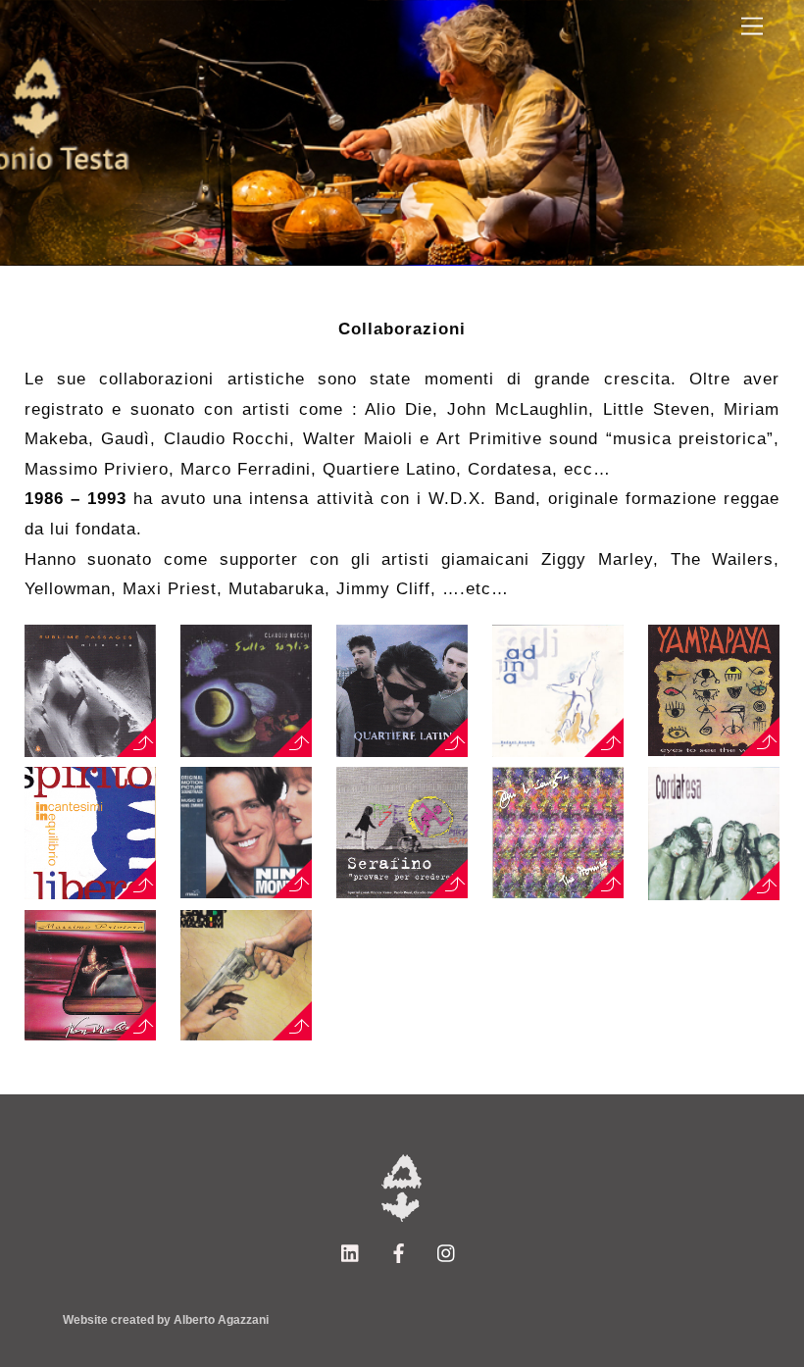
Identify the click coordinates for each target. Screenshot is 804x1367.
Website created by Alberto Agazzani (166, 1320)
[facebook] (399, 1251)
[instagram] (447, 1251)
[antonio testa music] (402, 1218)
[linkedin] (351, 1251)
